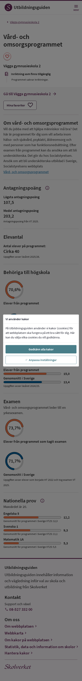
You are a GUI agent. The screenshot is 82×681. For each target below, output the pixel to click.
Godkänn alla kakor (41, 349)
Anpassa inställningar (43, 360)
